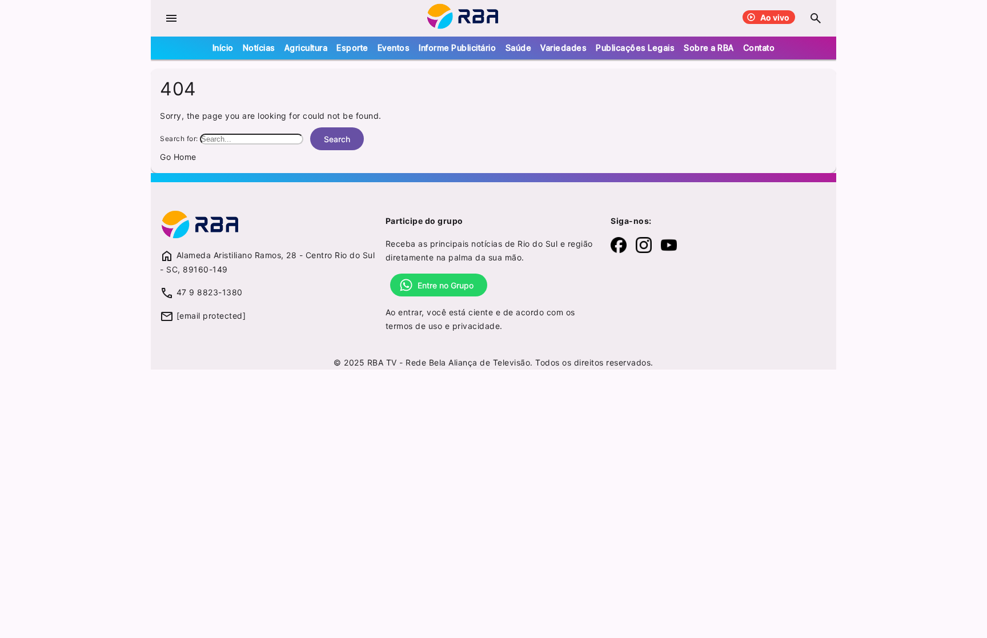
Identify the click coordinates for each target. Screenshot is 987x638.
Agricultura (306, 48)
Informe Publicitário (457, 48)
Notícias (259, 48)
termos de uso (414, 326)
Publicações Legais (635, 48)
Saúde (518, 48)
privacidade (476, 326)
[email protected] (211, 315)
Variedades (563, 48)
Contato (759, 48)
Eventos (394, 48)
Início (223, 48)
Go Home (178, 157)
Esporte (352, 48)
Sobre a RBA (709, 48)
